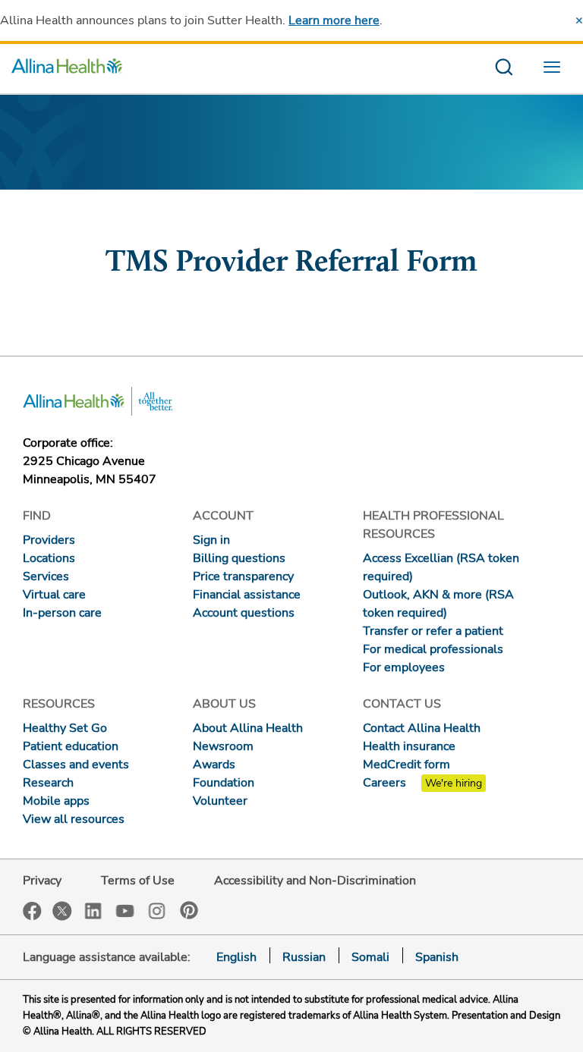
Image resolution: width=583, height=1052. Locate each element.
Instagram (157, 910)
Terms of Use (138, 880)
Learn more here (334, 20)
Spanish (437, 957)
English (236, 957)
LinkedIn (93, 910)
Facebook (32, 911)
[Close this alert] (579, 20)
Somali (370, 957)
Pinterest (189, 910)
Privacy (42, 880)
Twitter (62, 911)
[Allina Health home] (66, 68)
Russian (304, 957)
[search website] (503, 68)
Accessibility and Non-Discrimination (315, 880)
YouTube (125, 910)
